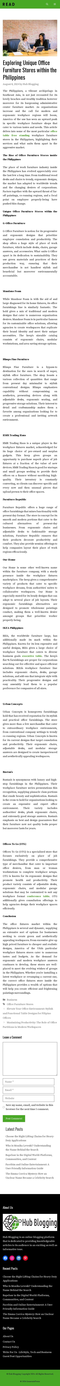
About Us (8, 1336)
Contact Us (9, 1341)
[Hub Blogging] (9, 4)
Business (12, 999)
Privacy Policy (11, 1347)
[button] (47, 4)
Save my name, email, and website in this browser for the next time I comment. (29, 1107)
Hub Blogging (11, 1237)
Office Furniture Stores (20, 1004)
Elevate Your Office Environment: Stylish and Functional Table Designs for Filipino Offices (28, 1013)
